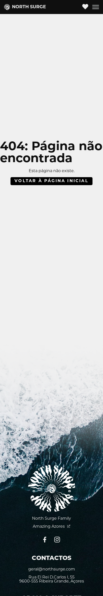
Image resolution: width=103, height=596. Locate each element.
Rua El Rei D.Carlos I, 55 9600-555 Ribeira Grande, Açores (51, 579)
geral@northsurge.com (51, 569)
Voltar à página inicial (51, 181)
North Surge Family (51, 519)
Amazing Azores (49, 527)
